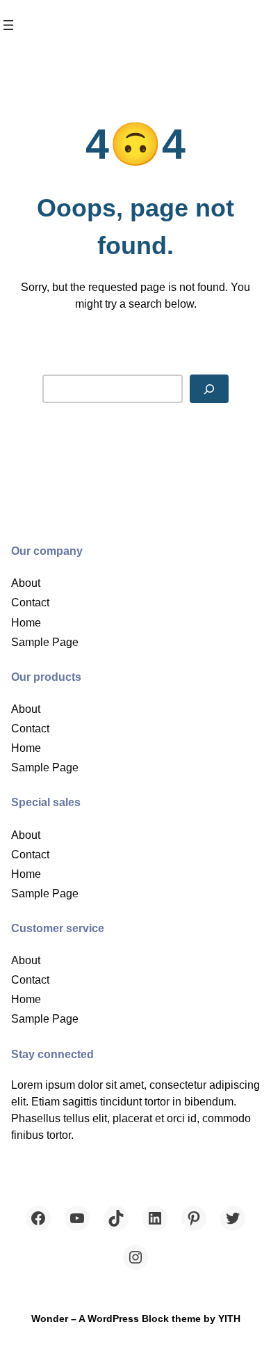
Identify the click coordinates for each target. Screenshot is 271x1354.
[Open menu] (8, 25)
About (25, 582)
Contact (30, 602)
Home (26, 622)
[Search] (209, 389)
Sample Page (45, 642)
